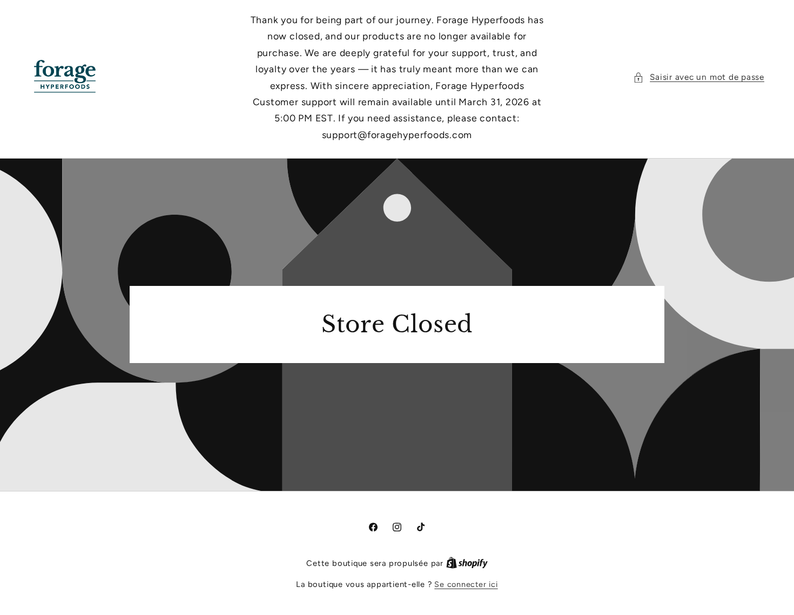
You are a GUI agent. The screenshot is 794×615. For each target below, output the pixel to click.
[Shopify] (467, 563)
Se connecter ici (465, 584)
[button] (698, 77)
